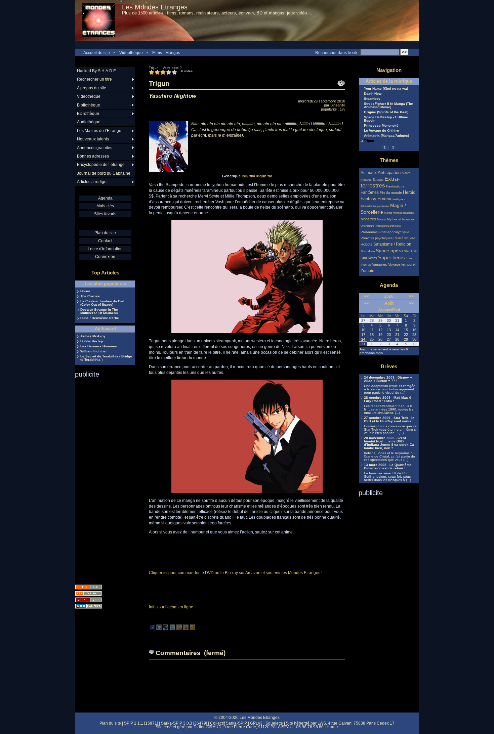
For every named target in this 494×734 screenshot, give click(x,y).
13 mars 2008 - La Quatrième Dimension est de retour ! (388, 466)
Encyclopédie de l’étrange (101, 164)
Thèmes (389, 160)
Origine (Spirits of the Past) (386, 112)
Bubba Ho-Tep (91, 341)
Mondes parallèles (403, 212)
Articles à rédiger (92, 181)
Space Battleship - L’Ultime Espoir (386, 119)
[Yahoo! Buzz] (186, 628)
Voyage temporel (401, 264)
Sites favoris (105, 214)
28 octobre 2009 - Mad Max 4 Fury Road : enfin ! (387, 399)
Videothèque (131, 52)
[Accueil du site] (98, 20)
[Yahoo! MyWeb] (192, 628)
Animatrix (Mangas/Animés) (386, 135)
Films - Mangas (166, 52)
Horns (85, 291)
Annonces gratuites (94, 147)
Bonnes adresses (93, 156)
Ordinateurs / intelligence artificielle (381, 225)
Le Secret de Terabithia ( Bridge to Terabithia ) (106, 358)
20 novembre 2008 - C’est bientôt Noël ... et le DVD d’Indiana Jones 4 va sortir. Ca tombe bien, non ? (389, 443)
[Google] (159, 628)
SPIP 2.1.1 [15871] (141, 723)
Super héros (391, 257)
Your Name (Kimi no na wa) (386, 88)
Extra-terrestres (380, 182)
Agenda (105, 198)
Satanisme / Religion (392, 244)
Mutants (381, 219)
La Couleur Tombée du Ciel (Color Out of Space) (102, 303)
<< (366, 296)
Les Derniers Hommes (98, 346)
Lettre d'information (105, 249)
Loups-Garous (381, 206)
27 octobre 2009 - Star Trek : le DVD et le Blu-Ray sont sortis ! (389, 419)
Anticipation (389, 172)
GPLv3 (256, 723)
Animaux (369, 172)
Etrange (378, 179)
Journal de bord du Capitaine (103, 173)
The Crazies (90, 296)
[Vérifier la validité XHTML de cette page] (88, 587)
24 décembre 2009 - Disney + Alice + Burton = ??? (388, 379)
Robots (366, 244)
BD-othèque (88, 113)
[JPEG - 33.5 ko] (247, 332)
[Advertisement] (102, 479)
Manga (388, 212)
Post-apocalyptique (394, 232)
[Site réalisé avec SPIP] (88, 606)
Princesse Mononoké (381, 125)
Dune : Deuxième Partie (99, 318)
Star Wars (369, 258)
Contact (105, 241)
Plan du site (105, 232)
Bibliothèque (88, 105)
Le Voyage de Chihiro (381, 130)
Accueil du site (96, 52)
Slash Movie (368, 251)
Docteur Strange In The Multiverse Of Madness (99, 311)
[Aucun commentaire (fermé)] (341, 84)
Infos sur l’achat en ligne (171, 607)
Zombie (367, 270)
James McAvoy (93, 336)
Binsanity (337, 105)
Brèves (389, 366)
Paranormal (369, 232)
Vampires (379, 264)
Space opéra (389, 250)
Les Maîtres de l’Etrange (99, 130)
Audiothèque (88, 122)
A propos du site (91, 88)
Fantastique (395, 186)
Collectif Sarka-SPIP (228, 723)
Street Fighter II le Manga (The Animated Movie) (388, 105)
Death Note (373, 93)
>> (411, 296)
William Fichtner (93, 351)
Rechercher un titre (94, 79)
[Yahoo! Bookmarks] (179, 628)
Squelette (274, 723)
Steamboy (372, 98)
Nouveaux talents (93, 139)
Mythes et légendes (401, 219)
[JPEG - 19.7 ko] (247, 491)
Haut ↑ (332, 727)
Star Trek (410, 251)
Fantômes (370, 192)
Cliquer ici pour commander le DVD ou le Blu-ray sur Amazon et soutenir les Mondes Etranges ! (235, 572)
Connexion (105, 256)
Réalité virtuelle (404, 238)
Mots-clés (105, 206)
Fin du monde (391, 192)
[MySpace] (165, 628)
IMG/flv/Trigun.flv (257, 176)
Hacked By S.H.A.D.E (96, 71)
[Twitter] (172, 628)
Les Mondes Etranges (155, 7)
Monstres (368, 219)
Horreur (384, 199)
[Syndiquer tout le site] (88, 593)
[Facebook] (152, 628)
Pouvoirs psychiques (377, 238)
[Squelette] (88, 599)
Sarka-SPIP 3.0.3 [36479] (184, 723)
